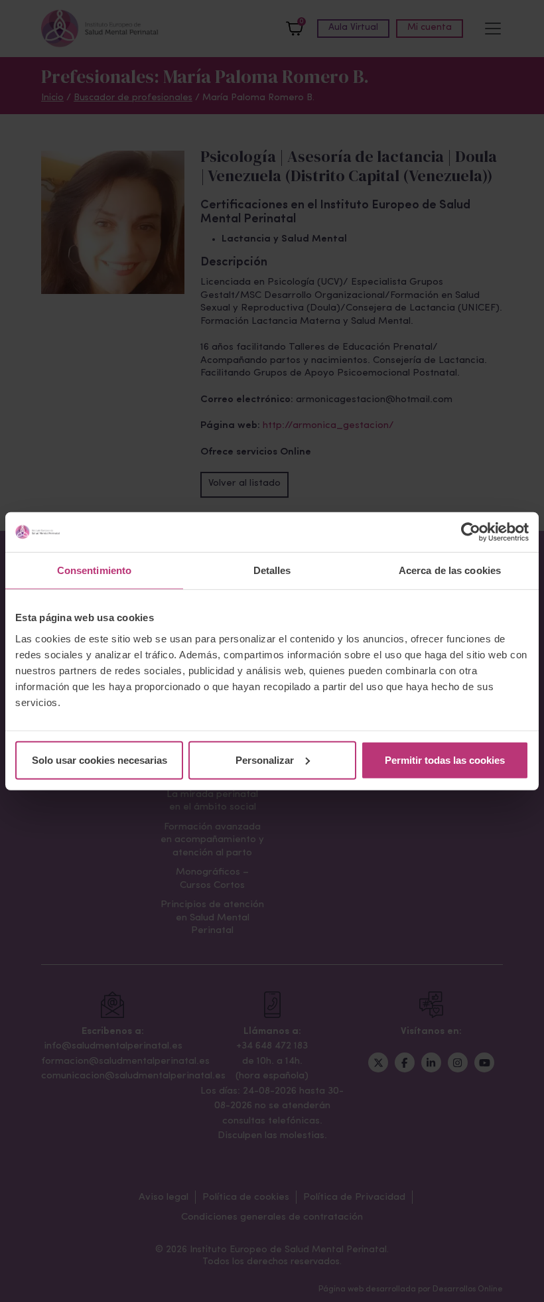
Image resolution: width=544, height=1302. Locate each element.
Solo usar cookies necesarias (99, 759)
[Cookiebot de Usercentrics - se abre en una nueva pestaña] (471, 532)
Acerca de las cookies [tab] (450, 570)
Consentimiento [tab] (94, 570)
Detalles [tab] (272, 570)
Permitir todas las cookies (445, 759)
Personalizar (265, 759)
